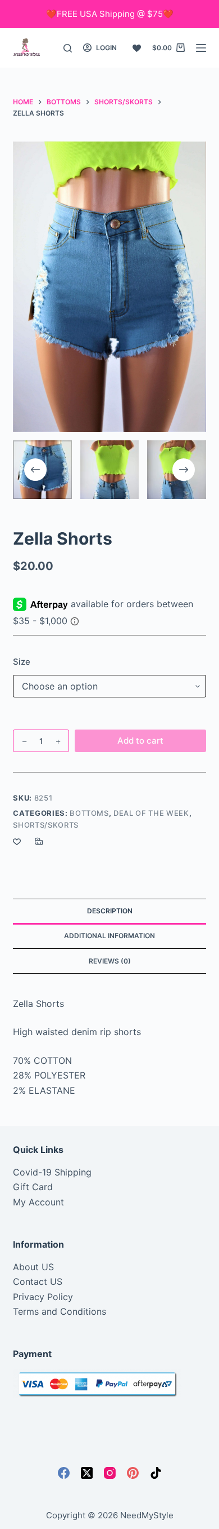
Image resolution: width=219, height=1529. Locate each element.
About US (33, 1266)
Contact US (37, 1281)
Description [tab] (110, 911)
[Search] (67, 48)
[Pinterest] (133, 1473)
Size (21, 661)
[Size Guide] (39, 841)
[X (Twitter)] (87, 1473)
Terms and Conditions (59, 1311)
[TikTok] (156, 1473)
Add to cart (140, 740)
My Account (38, 1202)
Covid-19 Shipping (52, 1172)
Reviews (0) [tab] (110, 961)
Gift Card (33, 1186)
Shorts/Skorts (45, 824)
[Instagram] (110, 1473)
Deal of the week (151, 812)
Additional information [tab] (109, 935)
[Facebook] (64, 1473)
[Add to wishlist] (17, 841)
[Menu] (201, 48)
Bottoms (89, 812)
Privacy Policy (43, 1296)
